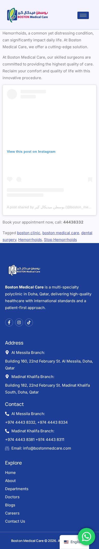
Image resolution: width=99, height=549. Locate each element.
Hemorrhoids (30, 239)
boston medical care (60, 232)
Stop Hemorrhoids (60, 239)
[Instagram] (19, 322)
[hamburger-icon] (83, 15)
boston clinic (28, 232)
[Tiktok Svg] (29, 322)
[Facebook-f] (9, 322)
